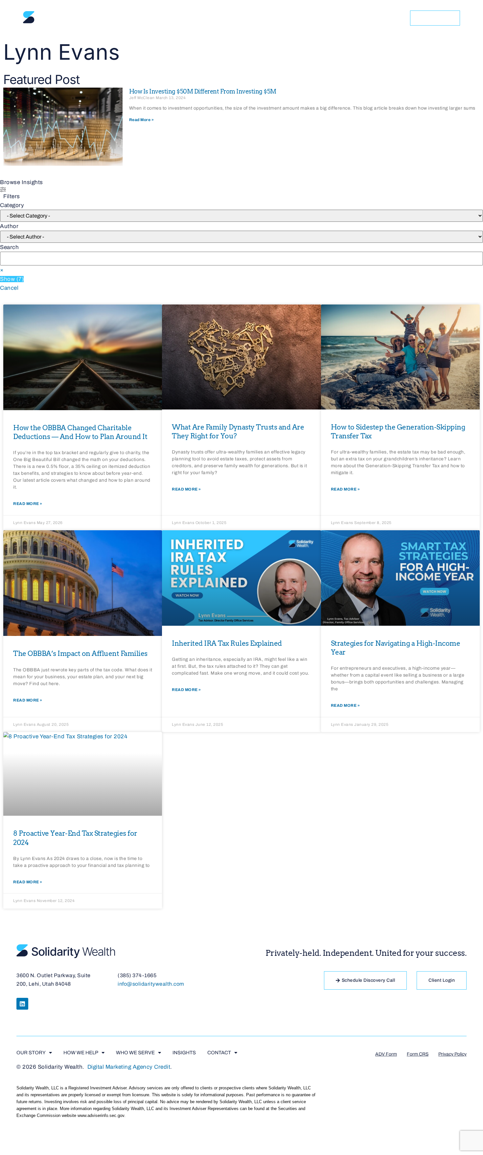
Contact (380, 18)
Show (12, 279)
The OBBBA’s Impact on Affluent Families (80, 653)
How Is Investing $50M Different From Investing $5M (202, 91)
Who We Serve (290, 18)
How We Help (232, 18)
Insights (342, 18)
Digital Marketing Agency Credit (129, 1067)
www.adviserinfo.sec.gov (101, 1115)
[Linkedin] (22, 1004)
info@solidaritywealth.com (151, 984)
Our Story (179, 18)
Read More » (141, 119)
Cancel (9, 288)
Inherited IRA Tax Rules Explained (227, 643)
